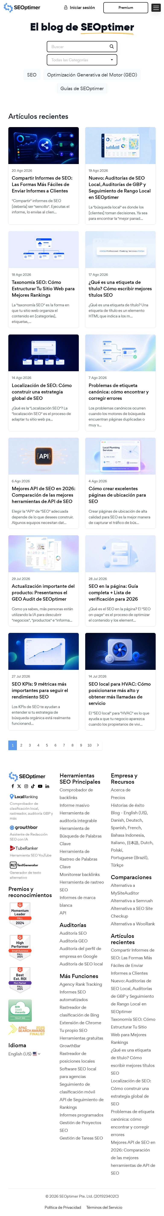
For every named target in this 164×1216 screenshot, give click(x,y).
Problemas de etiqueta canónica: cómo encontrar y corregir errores (119, 392)
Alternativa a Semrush (132, 901)
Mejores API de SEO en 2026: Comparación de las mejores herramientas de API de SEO (43, 495)
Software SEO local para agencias (78, 1072)
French (134, 827)
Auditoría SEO (73, 933)
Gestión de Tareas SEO (81, 1138)
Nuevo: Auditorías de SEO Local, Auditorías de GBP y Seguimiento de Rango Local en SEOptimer (120, 188)
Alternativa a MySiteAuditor (125, 889)
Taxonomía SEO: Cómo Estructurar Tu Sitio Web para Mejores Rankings (43, 288)
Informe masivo (74, 805)
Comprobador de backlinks (76, 793)
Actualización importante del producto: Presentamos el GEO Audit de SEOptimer (43, 592)
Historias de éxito (127, 805)
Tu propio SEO (73, 1030)
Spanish (118, 827)
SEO (32, 75)
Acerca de (120, 790)
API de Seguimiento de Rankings (82, 1103)
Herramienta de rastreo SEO (82, 886)
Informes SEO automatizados (74, 995)
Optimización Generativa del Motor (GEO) (92, 75)
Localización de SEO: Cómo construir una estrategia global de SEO (42, 392)
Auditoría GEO (74, 941)
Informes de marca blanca (77, 901)
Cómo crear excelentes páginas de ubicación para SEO (117, 495)
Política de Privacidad (63, 1207)
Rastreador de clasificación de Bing (79, 1011)
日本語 (132, 842)
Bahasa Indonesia (127, 835)
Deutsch (134, 820)
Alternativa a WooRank (133, 924)
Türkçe (117, 865)
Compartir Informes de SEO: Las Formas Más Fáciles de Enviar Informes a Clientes (42, 184)
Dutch (146, 842)
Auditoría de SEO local (81, 964)
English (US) (135, 813)
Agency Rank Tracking (81, 984)
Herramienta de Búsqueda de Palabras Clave (81, 836)
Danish (117, 820)
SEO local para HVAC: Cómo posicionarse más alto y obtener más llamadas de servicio (120, 694)
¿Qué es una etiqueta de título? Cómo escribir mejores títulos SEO (120, 288)
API (63, 913)
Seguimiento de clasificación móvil (77, 1088)
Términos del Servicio (104, 1207)
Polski (116, 850)
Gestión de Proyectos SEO (80, 1126)
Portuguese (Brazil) (129, 857)
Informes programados (81, 1115)
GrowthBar (70, 1046)
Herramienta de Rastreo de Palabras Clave (78, 859)
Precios (118, 797)
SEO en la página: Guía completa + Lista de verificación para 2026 (113, 592)
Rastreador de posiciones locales (77, 1057)
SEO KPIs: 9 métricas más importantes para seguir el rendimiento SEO (40, 690)
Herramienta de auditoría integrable (78, 816)
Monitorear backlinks (80, 874)
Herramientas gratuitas (81, 1038)
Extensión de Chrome (80, 1022)
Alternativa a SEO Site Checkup (132, 912)
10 (89, 745)
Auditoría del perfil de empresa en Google (80, 952)
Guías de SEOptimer (82, 88)
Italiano (118, 842)
